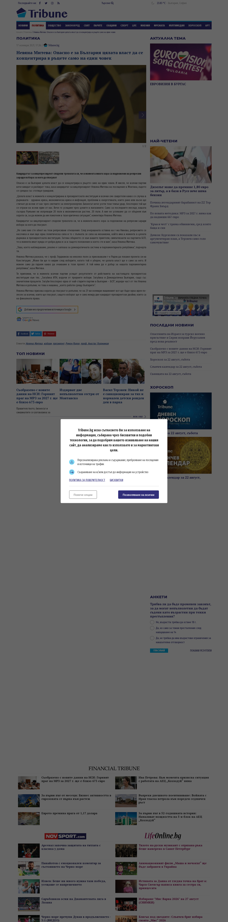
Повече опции (83, 494)
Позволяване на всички (138, 494)
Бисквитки (116, 480)
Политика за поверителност (87, 480)
